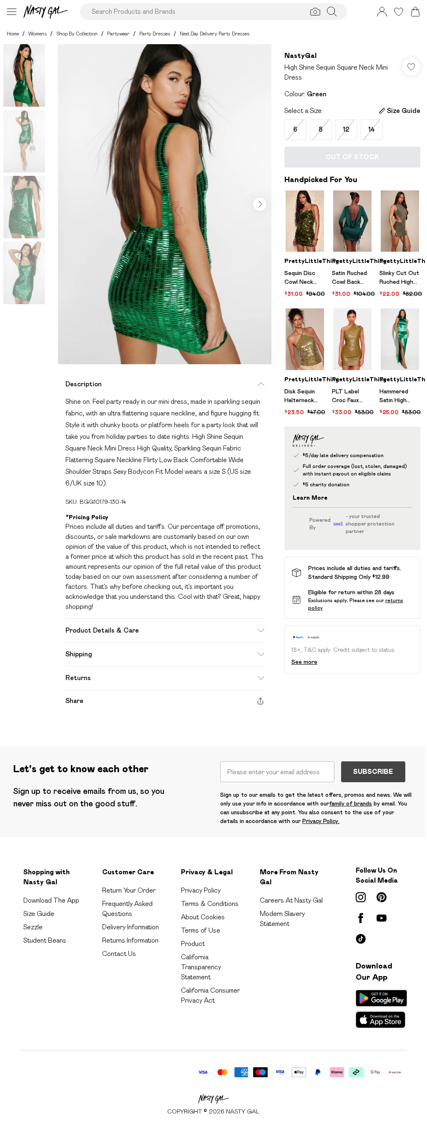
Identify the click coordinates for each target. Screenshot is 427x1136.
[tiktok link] (361, 939)
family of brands (350, 803)
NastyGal (300, 55)
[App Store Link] (381, 1009)
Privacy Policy (201, 890)
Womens (37, 33)
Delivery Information (130, 927)
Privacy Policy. (320, 821)
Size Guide (38, 913)
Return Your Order (129, 890)
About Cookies (203, 917)
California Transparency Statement (201, 967)
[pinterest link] (382, 897)
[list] (164, 204)
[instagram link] (361, 897)
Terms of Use (200, 930)
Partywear (118, 33)
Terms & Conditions (210, 903)
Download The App (51, 900)
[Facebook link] (361, 918)
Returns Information (130, 940)
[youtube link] (382, 918)
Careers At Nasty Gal (291, 900)
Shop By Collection (77, 33)
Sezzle (33, 927)
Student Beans (44, 940)
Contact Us (119, 953)
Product (193, 943)
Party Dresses (154, 33)
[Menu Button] (12, 12)
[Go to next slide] (259, 204)
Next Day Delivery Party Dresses (214, 33)
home (13, 33)
